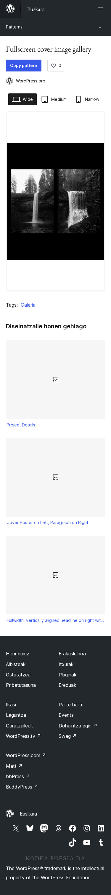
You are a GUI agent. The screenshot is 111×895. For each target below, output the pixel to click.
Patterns (14, 26)
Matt (14, 766)
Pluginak (68, 675)
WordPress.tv (23, 736)
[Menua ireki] (101, 9)
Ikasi (11, 705)
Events (66, 715)
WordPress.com (26, 755)
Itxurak (66, 664)
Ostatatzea (18, 675)
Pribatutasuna (21, 685)
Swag (68, 736)
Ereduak (67, 685)
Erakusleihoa (72, 654)
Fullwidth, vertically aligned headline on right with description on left (56, 620)
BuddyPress (22, 787)
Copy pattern (23, 65)
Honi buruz (17, 654)
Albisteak (16, 664)
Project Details (21, 424)
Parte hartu (71, 705)
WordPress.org (30, 80)
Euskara (28, 814)
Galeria (28, 305)
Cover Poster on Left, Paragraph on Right (47, 522)
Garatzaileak (19, 726)
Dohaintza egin (78, 726)
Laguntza (16, 715)
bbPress (18, 776)
